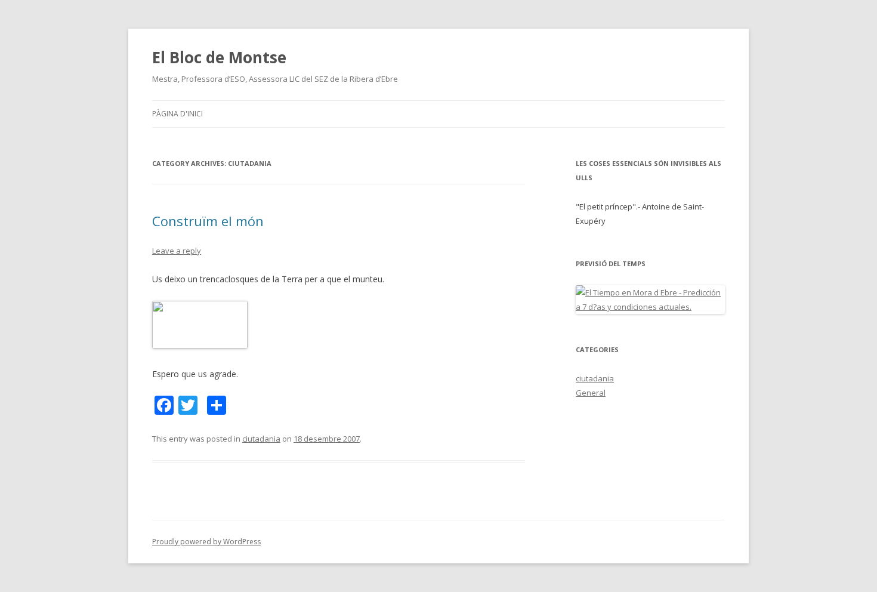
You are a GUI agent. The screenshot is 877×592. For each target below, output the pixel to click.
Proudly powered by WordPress (206, 541)
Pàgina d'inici (177, 114)
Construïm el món (208, 221)
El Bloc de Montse (219, 57)
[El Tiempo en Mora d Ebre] (650, 306)
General (591, 392)
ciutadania (261, 438)
